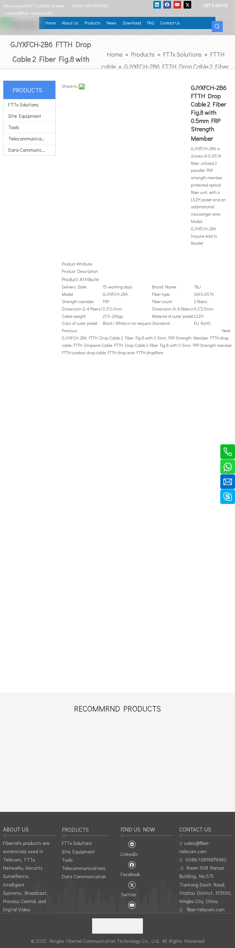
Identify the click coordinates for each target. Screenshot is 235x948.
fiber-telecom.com (206, 909)
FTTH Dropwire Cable (92, 345)
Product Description (80, 271)
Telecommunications (30, 138)
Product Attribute (77, 264)
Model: (197, 221)
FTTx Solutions (23, 104)
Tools (13, 127)
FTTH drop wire (121, 352)
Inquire (197, 236)
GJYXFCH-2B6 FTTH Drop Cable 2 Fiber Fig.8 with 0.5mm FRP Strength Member (135, 338)
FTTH (140, 352)
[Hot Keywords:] (217, 26)
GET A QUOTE (215, 5)
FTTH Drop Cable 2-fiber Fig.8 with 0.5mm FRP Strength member (173, 345)
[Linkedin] (157, 5)
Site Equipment (24, 116)
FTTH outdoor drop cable (84, 352)
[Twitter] (187, 5)
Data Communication (30, 150)
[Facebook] (167, 5)
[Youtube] (177, 5)
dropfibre (154, 352)
